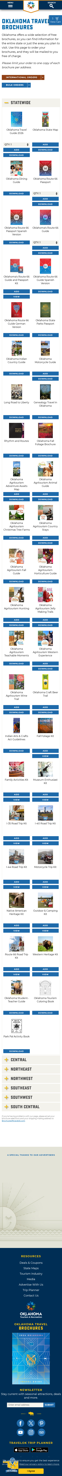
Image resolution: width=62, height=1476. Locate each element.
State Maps (31, 1268)
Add (16, 150)
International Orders (21, 77)
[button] (10, 5)
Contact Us (31, 1295)
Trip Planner (31, 1290)
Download (16, 155)
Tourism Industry (31, 1273)
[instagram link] (31, 1432)
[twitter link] (31, 1423)
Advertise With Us (31, 1284)
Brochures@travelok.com (13, 1121)
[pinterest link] (41, 1423)
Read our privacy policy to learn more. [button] (39, 1464)
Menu (10, 3)
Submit (49, 1404)
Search (52, 3)
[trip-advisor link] (41, 1432)
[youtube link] (20, 1432)
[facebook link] (20, 1423)
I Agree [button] (31, 1471)
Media (31, 1279)
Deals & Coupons (31, 1262)
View (16, 296)
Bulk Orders (15, 85)
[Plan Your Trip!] (11, 1465)
